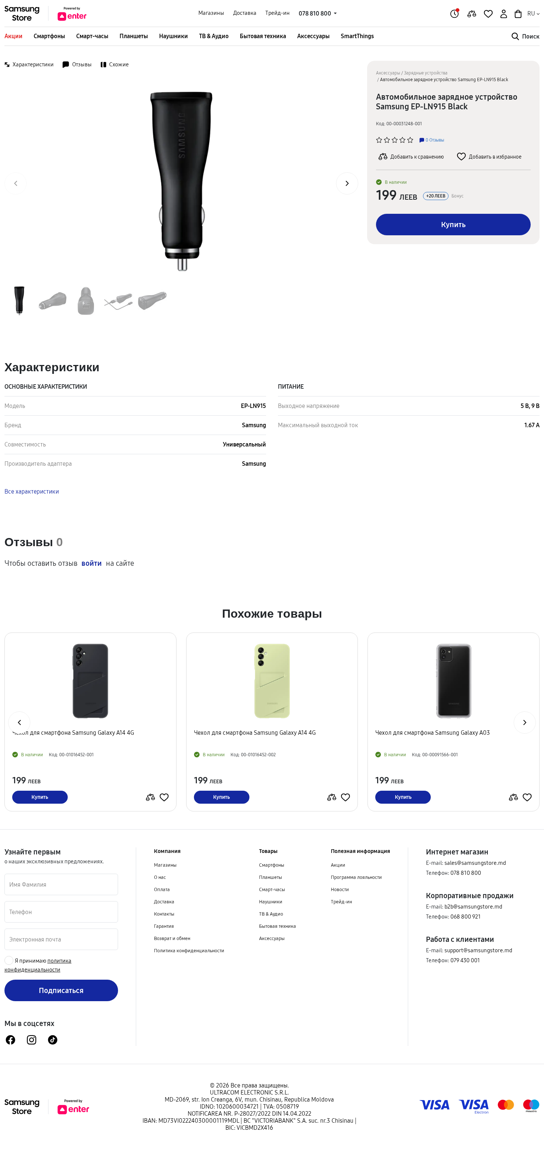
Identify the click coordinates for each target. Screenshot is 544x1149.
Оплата (162, 889)
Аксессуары (313, 36)
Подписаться (61, 990)
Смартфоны (49, 36)
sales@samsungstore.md (475, 863)
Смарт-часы (92, 36)
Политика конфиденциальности (189, 950)
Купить (453, 224)
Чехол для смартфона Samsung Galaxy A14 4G (76, 733)
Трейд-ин (277, 13)
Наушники (173, 36)
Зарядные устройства (425, 73)
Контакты (164, 913)
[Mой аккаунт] (503, 13)
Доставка (244, 13)
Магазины (211, 13)
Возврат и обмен (172, 938)
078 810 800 (465, 873)
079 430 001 (465, 960)
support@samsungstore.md (478, 950)
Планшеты (134, 36)
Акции (13, 36)
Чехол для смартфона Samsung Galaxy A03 (254, 733)
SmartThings (357, 36)
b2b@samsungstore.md (473, 906)
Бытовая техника (263, 36)
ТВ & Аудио (214, 36)
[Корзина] (517, 13)
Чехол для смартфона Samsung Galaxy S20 (435, 733)
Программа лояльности (356, 877)
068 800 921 (465, 916)
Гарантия (164, 926)
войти (91, 563)
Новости (340, 889)
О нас (160, 877)
